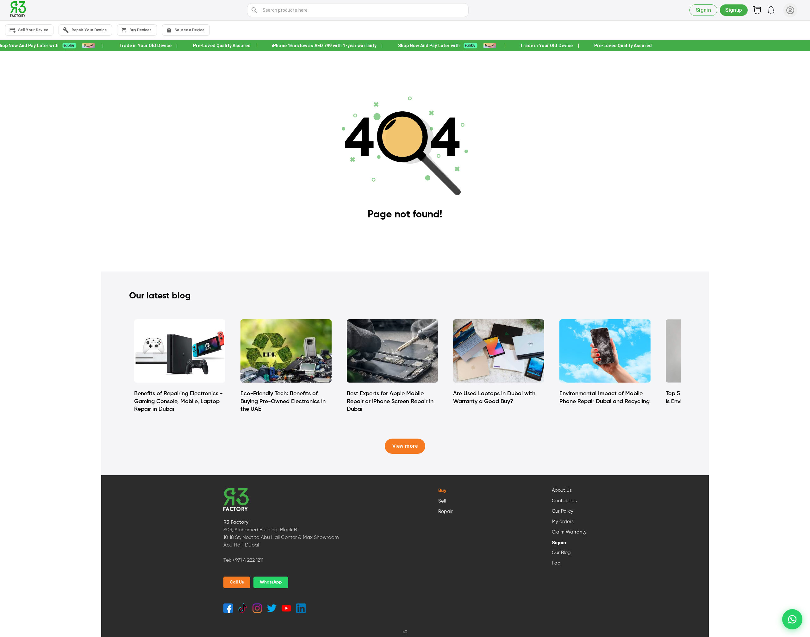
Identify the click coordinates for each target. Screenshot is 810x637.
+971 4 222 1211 (247, 560)
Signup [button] (733, 10)
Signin (559, 542)
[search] (254, 10)
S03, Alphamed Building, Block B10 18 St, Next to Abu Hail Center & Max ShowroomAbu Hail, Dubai (281, 538)
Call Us (237, 582)
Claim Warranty (569, 532)
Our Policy (562, 511)
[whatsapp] (792, 619)
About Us (562, 490)
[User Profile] (790, 10)
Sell (442, 501)
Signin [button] (703, 10)
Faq (556, 563)
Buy (442, 491)
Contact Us (564, 501)
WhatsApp (271, 582)
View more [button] (405, 446)
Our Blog (561, 553)
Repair (445, 511)
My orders (563, 522)
